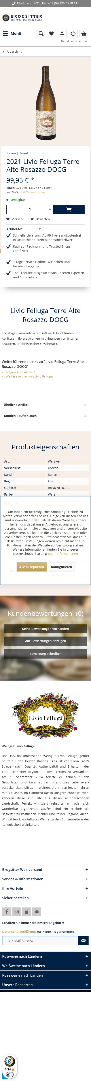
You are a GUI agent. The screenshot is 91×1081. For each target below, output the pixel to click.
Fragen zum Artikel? (20, 372)
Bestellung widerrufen (74, 41)
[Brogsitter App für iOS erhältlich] (26, 911)
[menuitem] (11, 33)
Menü (16, 33)
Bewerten (42, 219)
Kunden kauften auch (20, 416)
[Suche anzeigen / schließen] (40, 33)
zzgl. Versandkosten (32, 192)
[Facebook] (6, 911)
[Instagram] (16, 911)
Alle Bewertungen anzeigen (45, 641)
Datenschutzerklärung (19, 931)
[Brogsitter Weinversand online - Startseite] (22, 18)
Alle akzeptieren (31, 567)
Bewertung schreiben (46, 654)
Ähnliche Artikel (16, 405)
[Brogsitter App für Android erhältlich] (36, 911)
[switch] (10, 1074)
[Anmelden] (73, 33)
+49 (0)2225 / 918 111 (63, 3)
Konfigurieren (61, 567)
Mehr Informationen (63, 554)
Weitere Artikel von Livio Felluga (29, 376)
